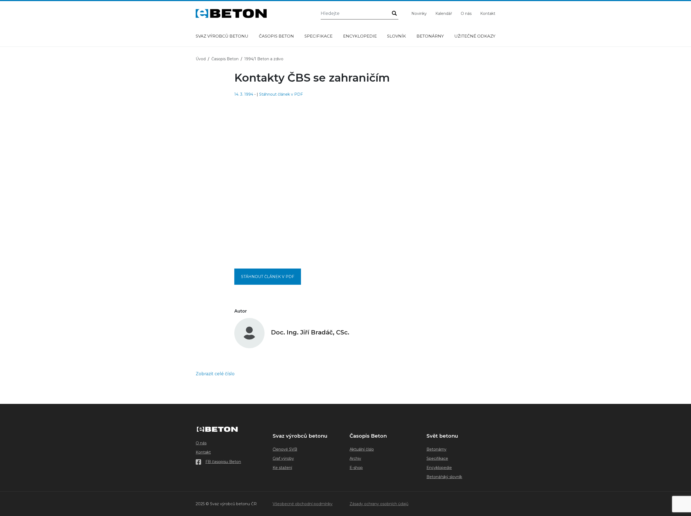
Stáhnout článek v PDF (281, 94)
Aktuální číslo (362, 449)
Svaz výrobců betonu (222, 36)
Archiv (355, 458)
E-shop (356, 467)
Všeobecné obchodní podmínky (303, 503)
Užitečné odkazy (474, 36)
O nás (466, 13)
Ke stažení (282, 467)
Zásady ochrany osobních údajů (379, 503)
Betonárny (430, 36)
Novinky (419, 13)
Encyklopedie (360, 36)
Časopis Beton (276, 36)
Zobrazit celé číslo (215, 373)
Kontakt (487, 13)
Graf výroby (283, 458)
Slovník (396, 36)
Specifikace (318, 36)
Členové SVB (285, 449)
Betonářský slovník (444, 476)
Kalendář (443, 13)
